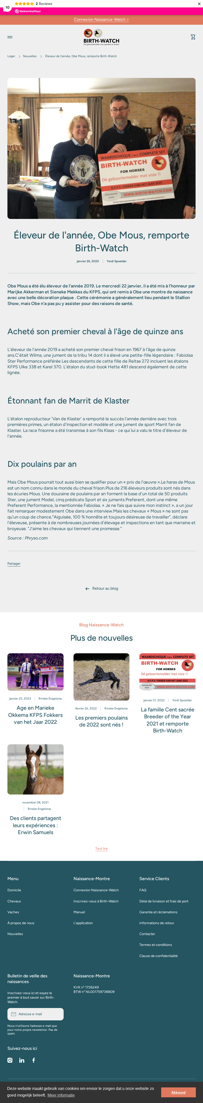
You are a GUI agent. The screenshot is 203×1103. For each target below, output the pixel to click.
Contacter (147, 934)
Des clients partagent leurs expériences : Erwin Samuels (35, 825)
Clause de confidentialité (158, 956)
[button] (193, 37)
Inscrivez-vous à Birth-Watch (96, 901)
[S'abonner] (57, 1014)
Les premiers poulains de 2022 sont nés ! (101, 721)
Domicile (14, 890)
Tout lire (101, 848)
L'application (83, 923)
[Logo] (101, 37)
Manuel (79, 912)
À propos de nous (20, 923)
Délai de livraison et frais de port (163, 901)
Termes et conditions (155, 945)
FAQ (142, 890)
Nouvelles (30, 56)
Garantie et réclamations (158, 912)
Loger (11, 56)
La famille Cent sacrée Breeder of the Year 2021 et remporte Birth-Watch (167, 720)
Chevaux (14, 901)
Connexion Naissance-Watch (96, 890)
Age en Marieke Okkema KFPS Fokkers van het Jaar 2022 (35, 714)
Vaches (13, 912)
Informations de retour (156, 923)
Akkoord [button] (178, 1092)
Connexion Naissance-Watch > (101, 19)
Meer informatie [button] (61, 1095)
